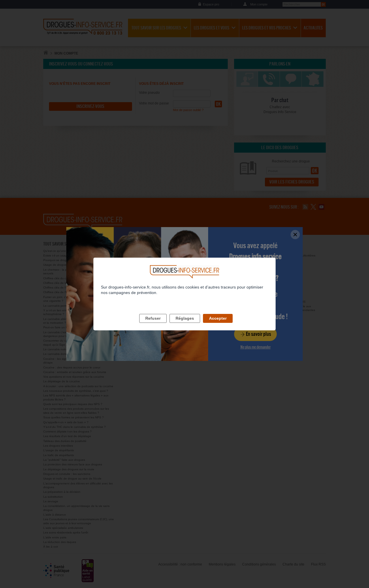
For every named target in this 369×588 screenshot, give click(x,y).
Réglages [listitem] (185, 318)
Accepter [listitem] (218, 318)
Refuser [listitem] (153, 318)
